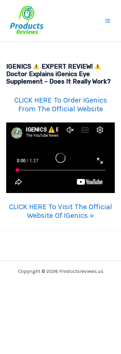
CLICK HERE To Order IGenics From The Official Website (60, 104)
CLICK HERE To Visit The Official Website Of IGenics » (60, 211)
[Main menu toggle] (108, 21)
